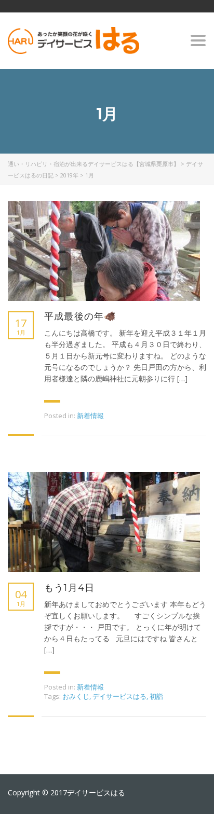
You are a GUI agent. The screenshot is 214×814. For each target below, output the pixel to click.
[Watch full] (104, 251)
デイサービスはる (119, 696)
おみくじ (75, 696)
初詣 (156, 696)
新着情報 (90, 415)
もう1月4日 (69, 588)
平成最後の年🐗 (80, 316)
